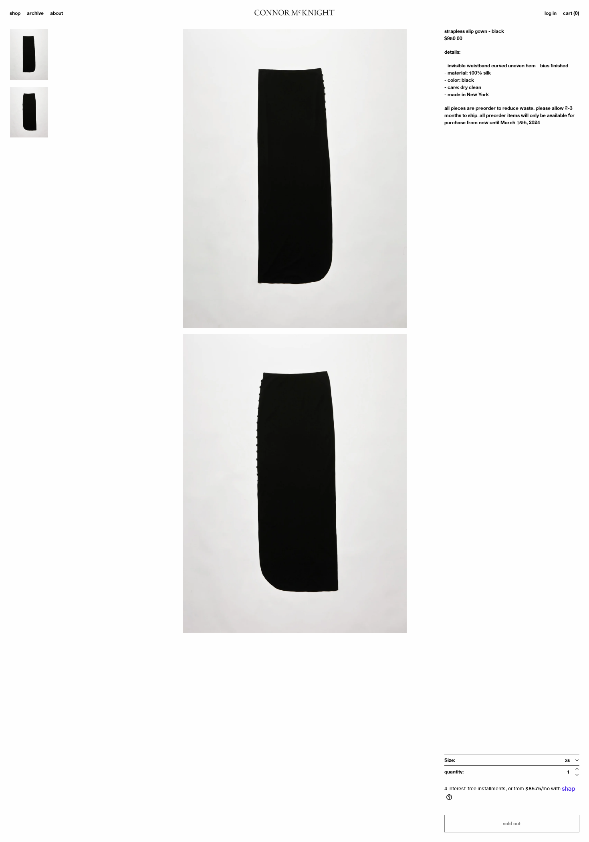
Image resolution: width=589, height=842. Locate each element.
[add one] (577, 769)
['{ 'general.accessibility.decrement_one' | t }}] (577, 775)
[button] (571, 13)
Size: (449, 760)
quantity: (454, 771)
